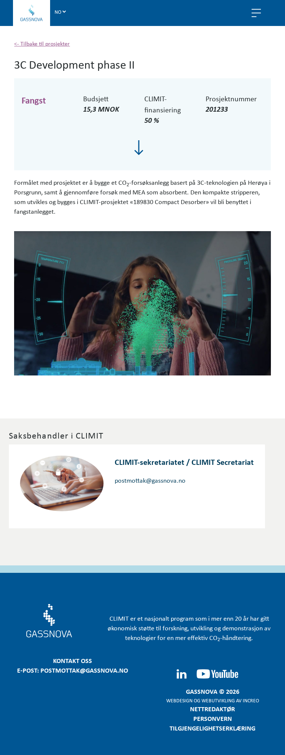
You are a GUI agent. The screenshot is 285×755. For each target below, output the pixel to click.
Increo (251, 700)
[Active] (138, 147)
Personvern (212, 718)
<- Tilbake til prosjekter (42, 43)
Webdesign (179, 700)
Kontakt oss (72, 660)
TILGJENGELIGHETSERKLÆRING (212, 727)
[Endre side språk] (60, 11)
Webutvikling (218, 700)
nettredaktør (212, 708)
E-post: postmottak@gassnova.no (72, 670)
